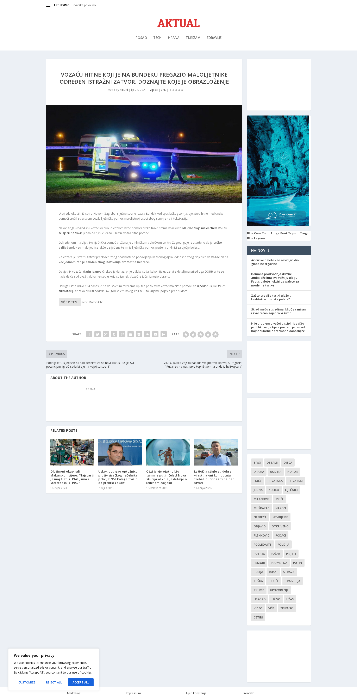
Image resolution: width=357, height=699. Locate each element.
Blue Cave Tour (258, 233)
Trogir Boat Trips (283, 233)
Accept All (81, 682)
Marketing (73, 693)
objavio (260, 526)
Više (271, 608)
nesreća (260, 517)
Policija (283, 544)
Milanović (262, 499)
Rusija (258, 572)
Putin (297, 563)
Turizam (193, 38)
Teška (258, 581)
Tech (157, 38)
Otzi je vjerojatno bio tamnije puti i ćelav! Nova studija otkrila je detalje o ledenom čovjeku (166, 477)
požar (275, 554)
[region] (53, 669)
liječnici (291, 490)
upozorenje (279, 590)
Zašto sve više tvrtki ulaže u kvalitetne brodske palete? (271, 297)
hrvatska (275, 481)
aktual (124, 90)
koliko (274, 490)
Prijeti (291, 554)
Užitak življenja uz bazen (87, 5)
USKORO (260, 599)
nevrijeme (280, 517)
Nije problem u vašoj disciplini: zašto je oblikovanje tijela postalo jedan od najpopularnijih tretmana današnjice (278, 327)
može (280, 499)
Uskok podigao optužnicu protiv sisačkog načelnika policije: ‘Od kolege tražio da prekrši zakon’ (118, 477)
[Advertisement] (279, 85)
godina (275, 472)
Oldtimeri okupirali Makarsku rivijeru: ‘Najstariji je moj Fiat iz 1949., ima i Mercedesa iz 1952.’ (72, 477)
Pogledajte (262, 544)
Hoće (258, 481)
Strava (288, 572)
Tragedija (292, 581)
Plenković (261, 535)
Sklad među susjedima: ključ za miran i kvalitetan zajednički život (278, 311)
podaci (280, 535)
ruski (273, 572)
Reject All (54, 682)
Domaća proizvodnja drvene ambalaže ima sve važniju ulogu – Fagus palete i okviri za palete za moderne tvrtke (275, 279)
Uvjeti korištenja (195, 693)
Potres (259, 554)
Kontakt (248, 693)
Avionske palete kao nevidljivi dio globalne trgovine (275, 262)
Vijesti (154, 90)
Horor (292, 472)
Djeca (288, 462)
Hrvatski (296, 481)
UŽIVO (276, 599)
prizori (259, 563)
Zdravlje (214, 38)
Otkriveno (280, 526)
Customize (26, 682)
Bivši (257, 462)
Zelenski (287, 608)
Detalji (272, 462)
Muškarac (261, 508)
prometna (279, 563)
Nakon (280, 508)
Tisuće (274, 581)
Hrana (174, 38)
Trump (259, 590)
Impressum (133, 693)
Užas (290, 599)
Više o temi (69, 302)
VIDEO (258, 608)
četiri (258, 617)
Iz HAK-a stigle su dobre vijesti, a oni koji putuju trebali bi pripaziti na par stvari (214, 477)
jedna (258, 490)
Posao (141, 38)
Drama (259, 472)
